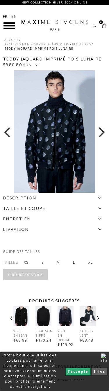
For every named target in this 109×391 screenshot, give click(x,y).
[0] (104, 26)
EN (14, 16)
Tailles (10, 262)
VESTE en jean (20, 333)
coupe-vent (86, 333)
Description (19, 198)
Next (90, 323)
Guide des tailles (21, 251)
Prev (19, 323)
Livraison (16, 229)
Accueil (11, 40)
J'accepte (78, 371)
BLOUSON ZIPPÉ (44, 333)
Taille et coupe (24, 208)
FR (5, 16)
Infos (100, 371)
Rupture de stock (25, 274)
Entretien (17, 219)
